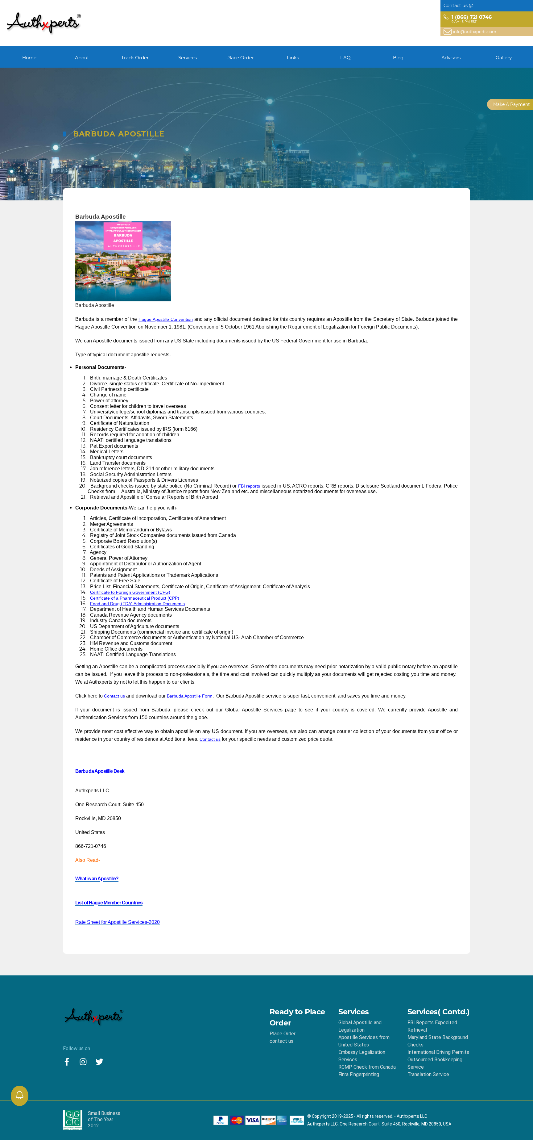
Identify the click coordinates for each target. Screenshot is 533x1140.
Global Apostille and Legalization (360, 1026)
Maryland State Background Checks (437, 1041)
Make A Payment (511, 104)
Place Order (240, 58)
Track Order (135, 58)
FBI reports (249, 486)
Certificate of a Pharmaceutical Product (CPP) (134, 598)
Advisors (451, 58)
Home (29, 58)
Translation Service (428, 1074)
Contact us (114, 696)
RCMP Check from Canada (367, 1067)
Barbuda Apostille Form (190, 696)
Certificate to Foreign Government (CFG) (130, 592)
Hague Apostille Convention (165, 319)
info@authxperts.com (474, 31)
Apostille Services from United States (364, 1041)
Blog (398, 58)
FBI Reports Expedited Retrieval (432, 1026)
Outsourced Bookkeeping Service (434, 1063)
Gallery (504, 58)
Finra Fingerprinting (358, 1074)
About (82, 58)
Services (187, 58)
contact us (281, 1041)
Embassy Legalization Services (361, 1055)
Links (293, 58)
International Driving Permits (438, 1052)
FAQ (345, 58)
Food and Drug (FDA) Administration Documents (137, 603)
